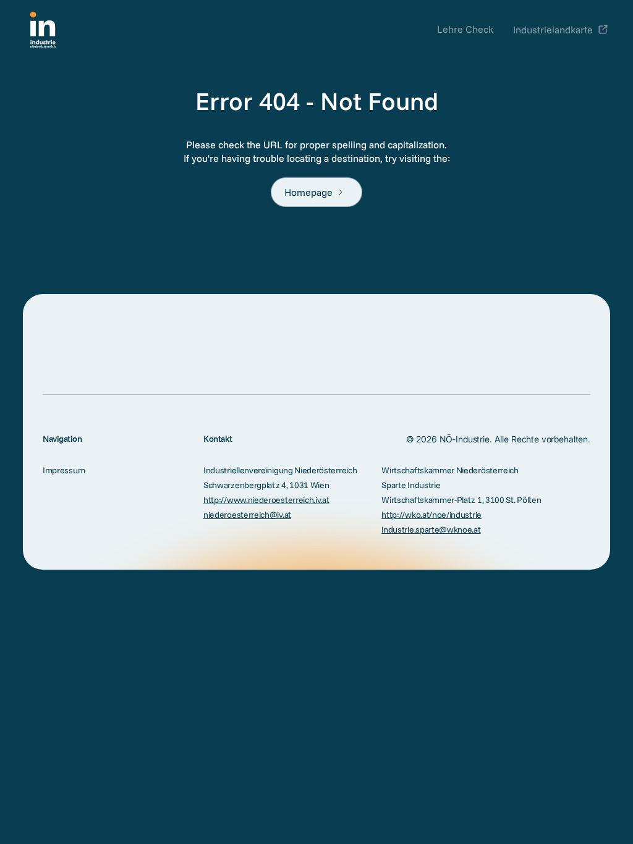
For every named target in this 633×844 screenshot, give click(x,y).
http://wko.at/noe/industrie (431, 514)
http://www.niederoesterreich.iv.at (266, 499)
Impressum (64, 470)
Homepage (308, 192)
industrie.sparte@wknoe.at (430, 529)
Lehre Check (465, 29)
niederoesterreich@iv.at (247, 514)
